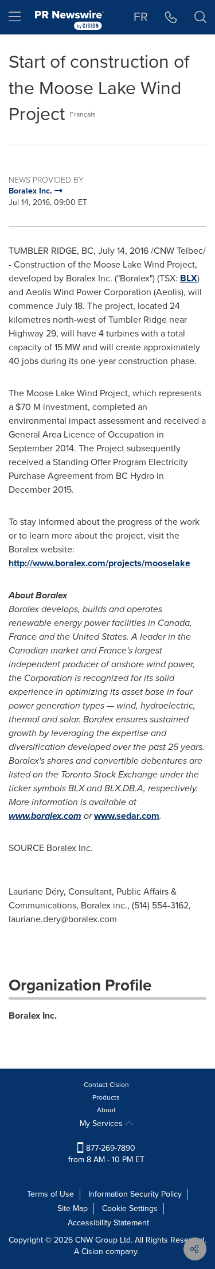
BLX (188, 278)
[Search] (200, 17)
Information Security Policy (135, 1194)
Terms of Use (50, 1194)
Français (83, 114)
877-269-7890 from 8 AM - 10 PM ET (106, 1154)
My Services (102, 1123)
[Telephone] (171, 17)
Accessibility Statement (108, 1223)
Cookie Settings (130, 1208)
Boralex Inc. (33, 1015)
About (106, 1110)
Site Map (72, 1208)
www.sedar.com (126, 815)
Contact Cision (106, 1085)
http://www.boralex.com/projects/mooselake (99, 563)
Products (106, 1097)
